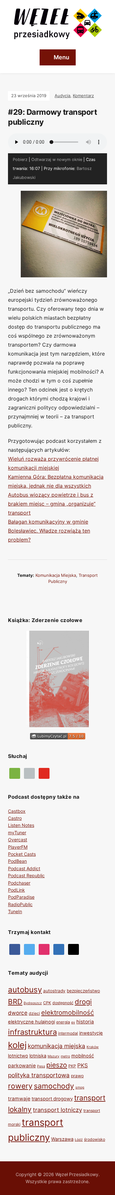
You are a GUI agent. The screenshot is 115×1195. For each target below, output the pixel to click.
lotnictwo (18, 1056)
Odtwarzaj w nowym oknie (56, 159)
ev (73, 1022)
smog (79, 1087)
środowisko (94, 1139)
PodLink (16, 890)
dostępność (62, 1002)
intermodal (68, 1033)
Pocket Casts (22, 854)
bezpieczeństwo (83, 990)
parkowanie (22, 1066)
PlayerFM (17, 847)
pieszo (56, 1065)
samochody (54, 1085)
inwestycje (91, 1033)
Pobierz (20, 159)
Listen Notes (21, 825)
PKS (82, 1065)
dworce (17, 1013)
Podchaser (19, 883)
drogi (83, 1001)
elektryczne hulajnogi (31, 1022)
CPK (47, 1002)
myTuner (17, 832)
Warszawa (62, 1139)
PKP (72, 1066)
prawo (77, 1075)
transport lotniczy (57, 1109)
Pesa (41, 1066)
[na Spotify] (14, 773)
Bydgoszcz (33, 1003)
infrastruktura (32, 1032)
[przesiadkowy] (29, 949)
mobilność (82, 1056)
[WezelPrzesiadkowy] (14, 949)
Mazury (53, 1056)
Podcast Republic (26, 875)
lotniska (37, 1056)
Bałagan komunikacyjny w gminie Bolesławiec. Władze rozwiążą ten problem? (49, 530)
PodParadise (21, 897)
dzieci (34, 1013)
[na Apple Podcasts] (29, 773)
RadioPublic (20, 904)
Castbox (17, 811)
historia (85, 1022)
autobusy (25, 989)
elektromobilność (67, 1012)
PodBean (17, 861)
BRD (15, 1001)
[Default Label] (44, 773)
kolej (17, 1045)
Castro (15, 818)
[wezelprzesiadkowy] (44, 949)
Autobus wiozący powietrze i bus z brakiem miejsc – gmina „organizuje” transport (52, 504)
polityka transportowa (39, 1075)
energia (63, 1022)
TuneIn (15, 911)
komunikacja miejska (55, 575)
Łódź (79, 1140)
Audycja (62, 95)
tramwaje (19, 1099)
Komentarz (83, 95)
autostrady (54, 990)
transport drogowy (52, 1099)
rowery (20, 1085)
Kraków (93, 1047)
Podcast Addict (24, 868)
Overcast (17, 839)
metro (65, 1056)
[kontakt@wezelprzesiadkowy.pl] (73, 949)
